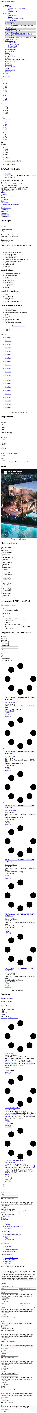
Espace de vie (5, 645)
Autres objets (5, 215)
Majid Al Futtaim (10, 711)
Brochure (7, 714)
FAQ (6, 1248)
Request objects (9, 1070)
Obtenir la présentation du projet (18, 412)
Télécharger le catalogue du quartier (18, 462)
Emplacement (5, 203)
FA (5, 88)
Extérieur (7, 329)
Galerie (3, 201)
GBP (6, 114)
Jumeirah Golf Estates (11, 1258)
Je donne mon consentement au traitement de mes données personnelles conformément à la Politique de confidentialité (17, 1203)
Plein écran (8, 174)
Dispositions (4, 209)
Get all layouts (9, 628)
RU (6, 83)
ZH (6, 92)
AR (6, 90)
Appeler (3, 192)
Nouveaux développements (13, 1234)
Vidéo (2, 206)
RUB (6, 112)
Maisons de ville (9, 1240)
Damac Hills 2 (9, 1261)
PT (5, 97)
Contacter (7, 1224)
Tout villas (8, 1074)
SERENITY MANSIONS (12, 1108)
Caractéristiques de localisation (10, 204)
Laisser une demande (18, 326)
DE (6, 87)
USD (6, 110)
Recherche (4, 636)
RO (6, 99)
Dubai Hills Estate (10, 1259)
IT (5, 95)
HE (6, 100)
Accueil (3, 197)
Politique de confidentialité (12, 1226)
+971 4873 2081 (6, 77)
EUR (6, 107)
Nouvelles (8, 1246)
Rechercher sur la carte (11, 1249)
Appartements (5, 211)
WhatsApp (4, 194)
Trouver (3, 658)
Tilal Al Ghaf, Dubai (11, 702)
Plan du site (8, 1228)
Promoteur (4, 213)
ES (5, 93)
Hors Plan (8, 1236)
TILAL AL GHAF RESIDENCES (15, 1160)
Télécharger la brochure (18, 539)
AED (6, 109)
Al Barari (7, 1263)
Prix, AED (4, 651)
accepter (3, 1283)
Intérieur (7, 331)
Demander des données (8, 196)
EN (6, 85)
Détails (3, 1014)
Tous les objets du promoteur (9, 1018)
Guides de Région (10, 1251)
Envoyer (3, 1207)
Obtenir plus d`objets (18, 990)
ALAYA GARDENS (11, 1053)
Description (4, 199)
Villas (6, 1238)
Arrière (8, 658)
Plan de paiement (6, 208)
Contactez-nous (5, 216)
